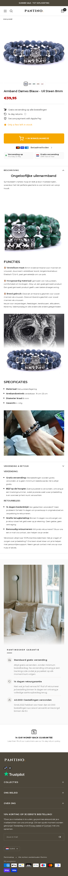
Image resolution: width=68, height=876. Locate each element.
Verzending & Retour (16, 466)
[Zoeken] (11, 11)
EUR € (12, 849)
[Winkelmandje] (62, 11)
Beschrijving (11, 170)
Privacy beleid (35, 825)
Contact (47, 825)
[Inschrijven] (59, 837)
